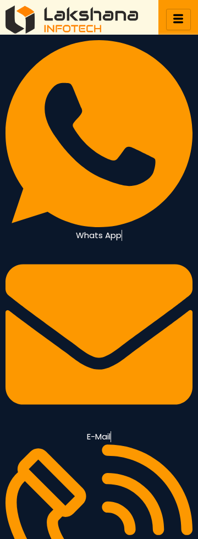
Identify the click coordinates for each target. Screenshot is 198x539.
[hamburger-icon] (178, 19)
